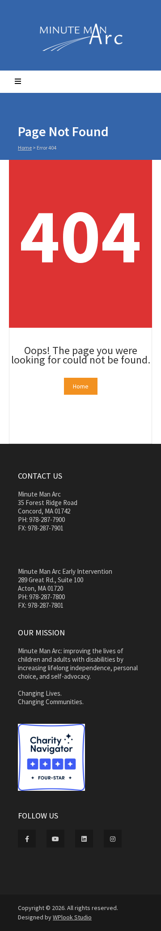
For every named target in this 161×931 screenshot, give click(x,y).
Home (25, 147)
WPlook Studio (72, 917)
